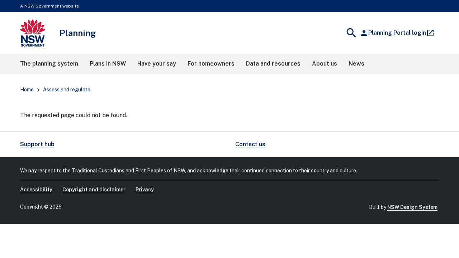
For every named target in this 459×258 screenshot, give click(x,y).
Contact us (250, 144)
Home (27, 89)
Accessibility (36, 189)
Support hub (37, 144)
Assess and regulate (66, 89)
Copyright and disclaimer (94, 189)
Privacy (145, 189)
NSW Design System (412, 207)
